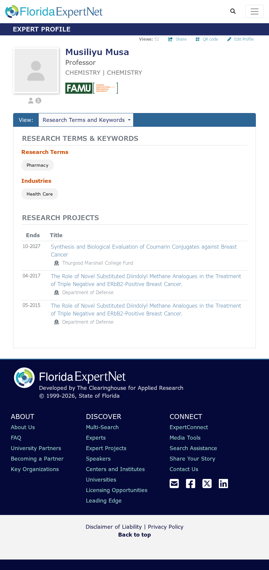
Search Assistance (193, 448)
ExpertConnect (189, 427)
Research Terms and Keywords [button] (84, 120)
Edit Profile (244, 39)
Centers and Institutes (115, 469)
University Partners (36, 448)
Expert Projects (106, 448)
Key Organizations (35, 469)
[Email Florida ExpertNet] (177, 485)
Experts (96, 437)
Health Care (40, 194)
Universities (101, 479)
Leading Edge (104, 500)
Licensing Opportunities (116, 490)
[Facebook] (193, 485)
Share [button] (181, 39)
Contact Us (184, 469)
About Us (23, 427)
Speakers (98, 458)
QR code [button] (210, 39)
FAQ (16, 437)
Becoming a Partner (37, 458)
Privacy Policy (165, 526)
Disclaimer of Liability (114, 526)
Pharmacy (38, 165)
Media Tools (185, 437)
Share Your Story (192, 458)
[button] (30, 100)
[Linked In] (226, 485)
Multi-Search (102, 427)
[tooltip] (56, 263)
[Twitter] (209, 485)
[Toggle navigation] (254, 11)
